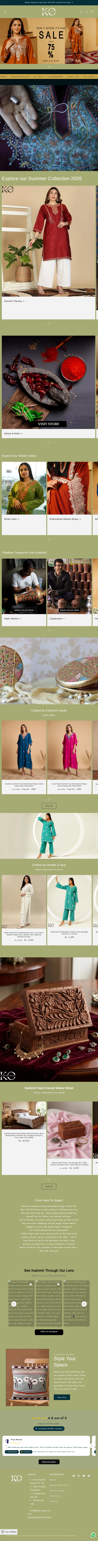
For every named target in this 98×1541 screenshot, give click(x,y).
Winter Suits (10, 519)
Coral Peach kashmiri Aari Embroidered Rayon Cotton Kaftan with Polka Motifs (69, 785)
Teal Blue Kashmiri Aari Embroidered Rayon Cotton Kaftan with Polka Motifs (24, 785)
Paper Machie (11, 618)
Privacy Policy (54, 1496)
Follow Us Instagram (49, 1331)
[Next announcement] (93, 2)
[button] (5, 11)
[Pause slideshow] (61, 66)
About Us (52, 1480)
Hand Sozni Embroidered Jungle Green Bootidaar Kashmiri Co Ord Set (69, 933)
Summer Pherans (13, 301)
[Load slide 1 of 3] (42, 66)
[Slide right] (54, 323)
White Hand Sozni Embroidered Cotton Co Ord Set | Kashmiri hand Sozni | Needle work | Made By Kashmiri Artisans (24, 935)
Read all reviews (49, 1462)
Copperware (56, 618)
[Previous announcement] (4, 2)
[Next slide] (55, 66)
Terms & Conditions (57, 1490)
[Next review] (92, 1445)
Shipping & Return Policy (58, 1485)
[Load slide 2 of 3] (46, 66)
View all (49, 805)
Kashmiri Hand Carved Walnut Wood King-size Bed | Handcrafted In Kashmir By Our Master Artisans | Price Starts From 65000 (24, 1135)
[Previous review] (6, 1445)
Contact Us (53, 1501)
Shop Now (61, 1397)
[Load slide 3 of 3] (49, 66)
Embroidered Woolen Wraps (64, 519)
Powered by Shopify (28, 1535)
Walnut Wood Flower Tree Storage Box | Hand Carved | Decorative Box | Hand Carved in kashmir (69, 1164)
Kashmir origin (16, 1535)
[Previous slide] (36, 66)
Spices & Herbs (12, 433)
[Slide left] (43, 323)
